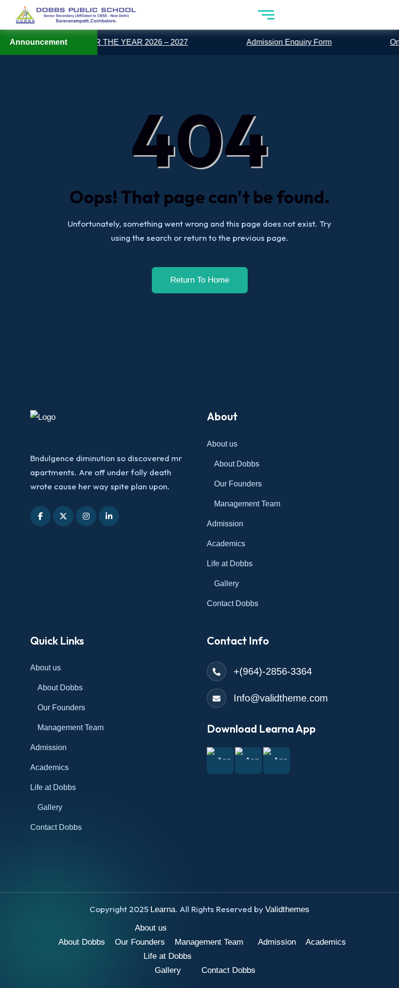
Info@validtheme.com (281, 698)
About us (222, 444)
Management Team (247, 504)
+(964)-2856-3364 (273, 671)
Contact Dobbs (232, 603)
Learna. (164, 909)
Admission (225, 524)
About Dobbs (236, 464)
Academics (226, 543)
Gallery (226, 583)
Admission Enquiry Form (276, 42)
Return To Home (199, 280)
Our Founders (238, 484)
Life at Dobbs (230, 563)
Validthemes (287, 909)
